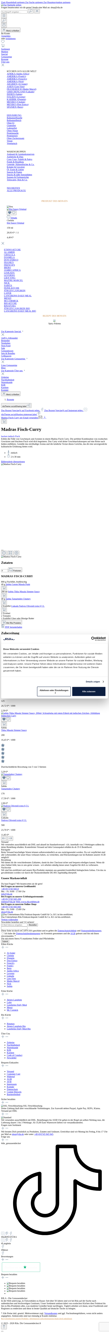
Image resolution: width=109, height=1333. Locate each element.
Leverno (10, 973)
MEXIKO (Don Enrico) (18, 104)
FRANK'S (9, 262)
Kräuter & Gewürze (16, 167)
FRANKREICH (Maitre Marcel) (21, 89)
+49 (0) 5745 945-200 (11, 899)
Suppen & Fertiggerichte (18, 177)
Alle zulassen (88, 691)
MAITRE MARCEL (13, 280)
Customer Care (13, 1074)
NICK (7, 283)
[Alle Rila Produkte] (4, 421)
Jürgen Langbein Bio (16, 1026)
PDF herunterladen (13, 627)
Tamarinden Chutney (10, 789)
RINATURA (10, 306)
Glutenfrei (11, 125)
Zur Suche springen (34, 2)
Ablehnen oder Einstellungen (54, 690)
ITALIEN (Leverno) (16, 97)
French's (10, 963)
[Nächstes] (10, 838)
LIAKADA (9, 272)
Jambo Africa (13, 971)
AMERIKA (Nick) (15, 81)
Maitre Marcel (13, 981)
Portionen (17, 571)
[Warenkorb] (3, 46)
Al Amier (11, 953)
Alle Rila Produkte (13, 623)
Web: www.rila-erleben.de (27, 901)
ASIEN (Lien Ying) (16, 86)
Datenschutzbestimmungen (28, 933)
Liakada (10, 976)
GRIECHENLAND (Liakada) (20, 91)
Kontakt (10, 1087)
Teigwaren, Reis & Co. (17, 180)
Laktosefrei (12, 128)
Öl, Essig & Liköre (15, 169)
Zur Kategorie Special (11, 331)
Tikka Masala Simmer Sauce (14, 730)
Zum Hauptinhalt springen (13, 2)
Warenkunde (12, 1047)
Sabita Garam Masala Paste (18, 584)
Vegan (9, 141)
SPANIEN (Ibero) (15, 107)
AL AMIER (9, 252)
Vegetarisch (12, 143)
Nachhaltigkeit (13, 1045)
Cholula (10, 955)
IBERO (7, 267)
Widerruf (11, 1076)
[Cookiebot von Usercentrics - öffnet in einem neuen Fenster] (93, 639)
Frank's (10, 966)
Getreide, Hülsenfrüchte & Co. (20, 164)
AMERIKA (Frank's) (16, 76)
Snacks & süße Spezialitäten (19, 174)
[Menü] (4, 15)
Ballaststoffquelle (14, 118)
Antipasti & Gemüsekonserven (20, 154)
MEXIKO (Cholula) (16, 102)
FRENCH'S (9, 265)
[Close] (2, 550)
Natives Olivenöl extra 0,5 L (14, 820)
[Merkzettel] (3, 42)
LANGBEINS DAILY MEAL (18, 295)
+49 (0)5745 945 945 (43, 1134)
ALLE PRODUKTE (16, 190)
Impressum (12, 1084)
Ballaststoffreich (14, 120)
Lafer (9, 1002)
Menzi (9, 1007)
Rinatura (10, 1023)
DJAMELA (9, 257)
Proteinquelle (13, 133)
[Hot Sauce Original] (16, 209)
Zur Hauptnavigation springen (56, 2)
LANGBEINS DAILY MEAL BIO (20, 311)
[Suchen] (31, 11)
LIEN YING (9, 278)
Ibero (9, 968)
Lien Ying (11, 978)
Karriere (10, 1052)
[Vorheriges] (4, 838)
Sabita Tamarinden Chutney (18, 599)
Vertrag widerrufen (9, 919)
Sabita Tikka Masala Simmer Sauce (24, 591)
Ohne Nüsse (12, 130)
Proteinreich (12, 136)
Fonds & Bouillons (15, 162)
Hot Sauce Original (15, 223)
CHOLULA (9, 255)
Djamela (10, 958)
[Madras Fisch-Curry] (11, 464)
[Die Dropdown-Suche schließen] (37, 11)
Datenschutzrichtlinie (67, 930)
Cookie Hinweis (14, 1092)
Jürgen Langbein (14, 1000)
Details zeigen (93, 681)
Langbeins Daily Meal (17, 1005)
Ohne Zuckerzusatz (15, 138)
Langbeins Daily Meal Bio (19, 1029)
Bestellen (33, 925)
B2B (9, 1050)
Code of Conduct (14, 1055)
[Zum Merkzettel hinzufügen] (11, 213)
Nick (9, 983)
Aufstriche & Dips (15, 157)
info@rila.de (6, 894)
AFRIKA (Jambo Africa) (18, 74)
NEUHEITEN (13, 188)
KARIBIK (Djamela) (16, 99)
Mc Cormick (12, 1010)
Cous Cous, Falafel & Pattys (19, 159)
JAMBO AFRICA (12, 270)
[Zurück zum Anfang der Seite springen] (4, 1327)
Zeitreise (10, 1042)
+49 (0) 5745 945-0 (10, 889)
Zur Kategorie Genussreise (13, 359)
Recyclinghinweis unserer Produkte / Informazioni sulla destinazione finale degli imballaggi (36, 1319)
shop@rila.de (7, 912)
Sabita (9, 986)
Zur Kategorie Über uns (12, 370)
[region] (54, 510)
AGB (72, 933)
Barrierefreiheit (13, 1094)
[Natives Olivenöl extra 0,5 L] (15, 806)
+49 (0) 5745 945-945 (11, 907)
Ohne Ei (10, 123)
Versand (10, 1071)
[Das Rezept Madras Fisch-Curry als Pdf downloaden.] (44, 417)
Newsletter (11, 1058)
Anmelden (6, 36)
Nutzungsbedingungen (91, 930)
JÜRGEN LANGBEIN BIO (17, 308)
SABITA (8, 285)
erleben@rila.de (8, 901)
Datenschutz (12, 1089)
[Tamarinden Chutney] (11, 774)
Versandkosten (50, 1313)
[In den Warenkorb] (4, 588)
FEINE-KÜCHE (11, 288)
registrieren (11, 38)
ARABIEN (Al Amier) (17, 84)
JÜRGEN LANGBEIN (14, 290)
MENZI (7, 298)
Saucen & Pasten (14, 172)
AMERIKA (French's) (17, 79)
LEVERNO (9, 275)
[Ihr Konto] (4, 25)
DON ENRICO (11, 260)
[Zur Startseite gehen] (11, 5)
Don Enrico (12, 960)
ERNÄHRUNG (14, 115)
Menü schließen (12, 31)
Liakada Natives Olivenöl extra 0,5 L (28, 606)
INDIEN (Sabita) (14, 94)
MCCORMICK (11, 301)
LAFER (7, 293)
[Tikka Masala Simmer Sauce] (54, 716)
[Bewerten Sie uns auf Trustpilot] (21, 1272)
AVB (9, 1081)
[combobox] (14, 12)
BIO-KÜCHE (10, 303)
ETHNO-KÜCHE (12, 249)
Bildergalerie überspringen (13, 461)
